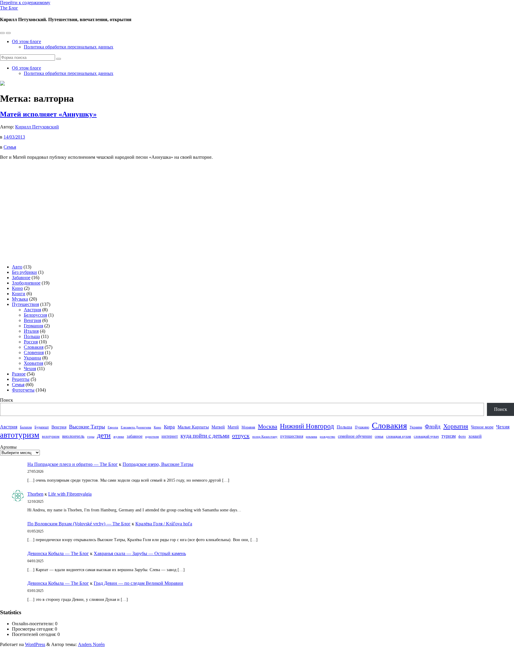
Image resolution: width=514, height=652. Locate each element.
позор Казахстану (265, 436)
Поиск (6, 400)
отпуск (241, 435)
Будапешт (42, 427)
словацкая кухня (398, 436)
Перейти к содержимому (25, 2)
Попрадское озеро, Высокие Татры (158, 464)
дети (104, 435)
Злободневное (26, 282)
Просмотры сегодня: (33, 628)
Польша (32, 336)
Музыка (20, 298)
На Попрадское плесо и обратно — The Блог (72, 464)
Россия (31, 341)
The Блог (9, 7)
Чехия (30, 368)
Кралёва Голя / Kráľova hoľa (163, 523)
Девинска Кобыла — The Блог (58, 553)
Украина (32, 357)
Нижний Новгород (307, 426)
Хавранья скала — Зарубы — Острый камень (140, 553)
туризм (448, 436)
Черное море (482, 427)
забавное (134, 436)
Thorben (35, 494)
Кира (169, 427)
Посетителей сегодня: (34, 634)
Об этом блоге (26, 41)
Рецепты (20, 379)
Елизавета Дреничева (136, 427)
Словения (34, 352)
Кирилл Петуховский (37, 126)
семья (379, 436)
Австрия (32, 309)
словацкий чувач (426, 436)
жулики (118, 436)
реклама (311, 436)
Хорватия (33, 363)
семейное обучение (355, 436)
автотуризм (19, 435)
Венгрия (32, 320)
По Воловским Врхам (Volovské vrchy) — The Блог (79, 523)
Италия (31, 331)
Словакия (33, 347)
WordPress (35, 644)
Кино (17, 288)
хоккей (475, 436)
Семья (10, 147)
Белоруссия (35, 315)
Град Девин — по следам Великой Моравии (138, 583)
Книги (18, 293)
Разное (19, 373)
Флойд (433, 426)
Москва (267, 426)
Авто (17, 266)
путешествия (291, 436)
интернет (170, 436)
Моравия (248, 427)
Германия (33, 325)
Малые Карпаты (193, 427)
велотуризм (50, 436)
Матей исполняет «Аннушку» (48, 114)
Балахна (26, 427)
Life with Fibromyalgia (70, 494)
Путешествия (25, 304)
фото (462, 436)
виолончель (73, 436)
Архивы (8, 447)
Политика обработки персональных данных (68, 46)
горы (90, 436)
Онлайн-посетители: (33, 623)
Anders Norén (91, 644)
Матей (233, 427)
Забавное (21, 277)
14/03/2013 (14, 136)
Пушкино (362, 427)
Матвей (218, 427)
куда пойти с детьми (205, 436)
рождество (327, 436)
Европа (113, 427)
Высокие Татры (87, 427)
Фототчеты (23, 389)
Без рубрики (24, 272)
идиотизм (152, 436)
